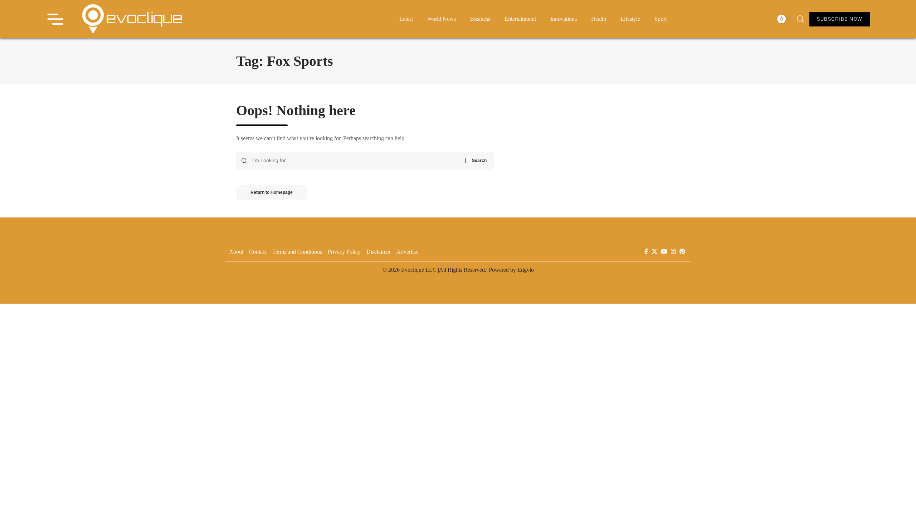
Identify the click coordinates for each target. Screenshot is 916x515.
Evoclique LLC (419, 270)
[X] (654, 251)
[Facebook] (646, 251)
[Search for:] (356, 161)
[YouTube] (664, 251)
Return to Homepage (271, 192)
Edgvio (525, 270)
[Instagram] (673, 251)
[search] (800, 19)
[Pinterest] (682, 251)
